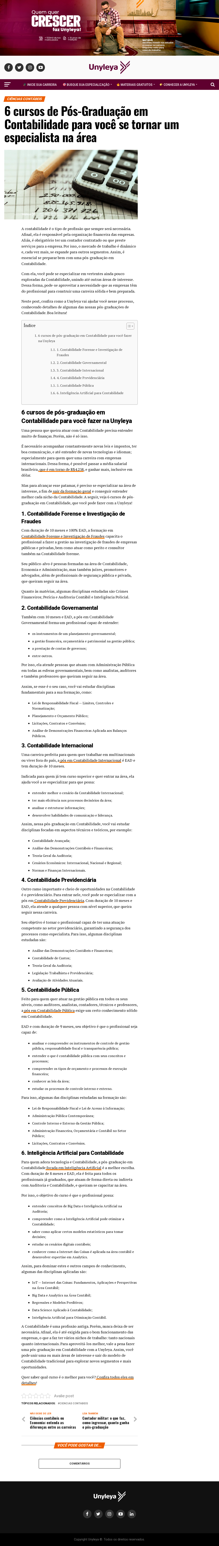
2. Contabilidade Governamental (82, 362)
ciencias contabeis (73, 1403)
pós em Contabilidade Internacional (90, 760)
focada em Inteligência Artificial (73, 1167)
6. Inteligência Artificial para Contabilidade (90, 393)
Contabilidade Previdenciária (59, 900)
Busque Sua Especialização (88, 84)
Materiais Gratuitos (136, 84)
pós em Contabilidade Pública (49, 1010)
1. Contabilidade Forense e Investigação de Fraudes (89, 352)
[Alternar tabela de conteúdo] (128, 326)
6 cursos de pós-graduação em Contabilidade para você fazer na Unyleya (85, 338)
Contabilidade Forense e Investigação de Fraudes (63, 536)
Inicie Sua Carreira (42, 84)
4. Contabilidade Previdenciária (81, 377)
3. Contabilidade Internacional (80, 370)
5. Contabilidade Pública (75, 385)
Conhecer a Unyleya (179, 84)
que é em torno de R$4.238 (61, 469)
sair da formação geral (72, 491)
